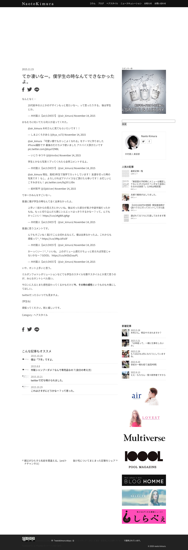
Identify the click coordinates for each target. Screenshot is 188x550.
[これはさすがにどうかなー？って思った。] (25, 388)
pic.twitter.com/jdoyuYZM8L (43, 149)
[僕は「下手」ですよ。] (25, 363)
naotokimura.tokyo (43, 540)
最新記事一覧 (137, 171)
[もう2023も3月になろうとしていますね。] (125, 357)
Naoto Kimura (37, 3)
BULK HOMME (144, 92)
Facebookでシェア (29, 546)
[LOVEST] (144, 426)
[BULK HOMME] (144, 485)
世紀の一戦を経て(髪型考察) (144, 365)
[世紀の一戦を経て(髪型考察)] (125, 367)
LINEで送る (56, 546)
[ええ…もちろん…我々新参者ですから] (125, 378)
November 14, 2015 (84, 116)
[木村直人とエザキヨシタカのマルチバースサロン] (144, 444)
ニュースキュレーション (131, 3)
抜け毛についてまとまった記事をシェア (94, 460)
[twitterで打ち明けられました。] (25, 378)
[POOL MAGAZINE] (144, 470)
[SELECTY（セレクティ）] (144, 505)
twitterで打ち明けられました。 (47, 380)
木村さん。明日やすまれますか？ (146, 333)
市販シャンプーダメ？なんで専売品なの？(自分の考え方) (61, 370)
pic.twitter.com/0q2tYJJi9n (60, 182)
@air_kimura (35, 128)
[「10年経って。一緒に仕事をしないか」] (125, 346)
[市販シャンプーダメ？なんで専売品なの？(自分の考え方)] (25, 374)
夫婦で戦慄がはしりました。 (144, 195)
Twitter (143, 141)
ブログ (101, 3)
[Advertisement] (94, 33)
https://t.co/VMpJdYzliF (55, 239)
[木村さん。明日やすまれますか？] (125, 336)
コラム (92, 3)
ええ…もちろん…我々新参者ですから (148, 375)
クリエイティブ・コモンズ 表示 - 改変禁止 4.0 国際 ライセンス (99, 540)
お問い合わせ (160, 3)
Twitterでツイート (44, 546)
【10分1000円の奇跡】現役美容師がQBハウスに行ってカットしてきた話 (147, 206)
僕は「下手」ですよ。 (42, 359)
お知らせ (148, 3)
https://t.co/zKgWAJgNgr (56, 215)
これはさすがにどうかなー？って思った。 (53, 391)
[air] (144, 405)
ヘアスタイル (112, 3)
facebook (149, 141)
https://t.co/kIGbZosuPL (65, 255)
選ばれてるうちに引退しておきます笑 (148, 216)
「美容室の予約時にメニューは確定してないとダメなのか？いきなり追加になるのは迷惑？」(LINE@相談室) (148, 183)
